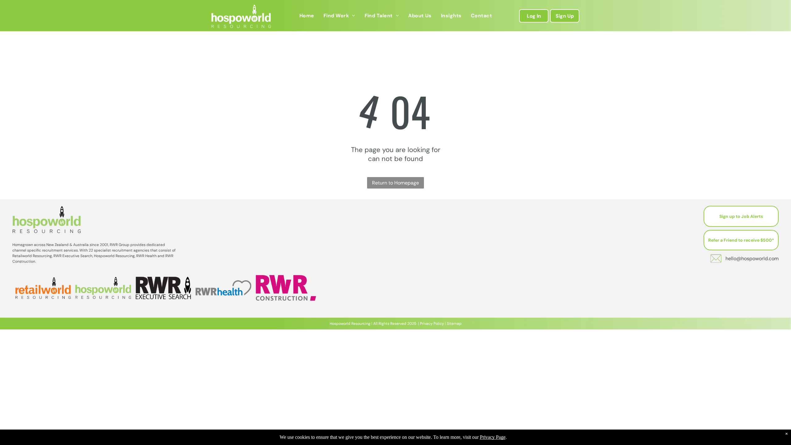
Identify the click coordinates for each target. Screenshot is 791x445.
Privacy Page (492, 437)
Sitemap (454, 323)
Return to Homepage (395, 183)
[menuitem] (307, 15)
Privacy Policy (432, 323)
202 (410, 323)
